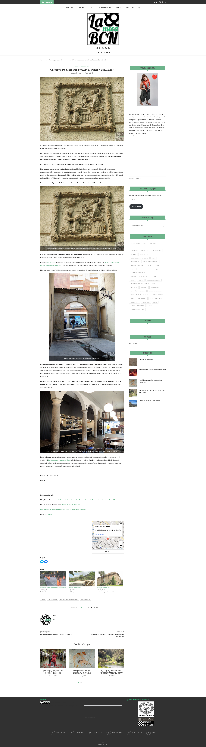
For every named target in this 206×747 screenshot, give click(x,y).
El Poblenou (144, 254)
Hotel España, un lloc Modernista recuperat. (82, 672)
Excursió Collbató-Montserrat (149, 401)
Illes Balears (143, 269)
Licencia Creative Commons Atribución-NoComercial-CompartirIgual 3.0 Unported (58, 705)
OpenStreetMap (120, 548)
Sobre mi (130, 7)
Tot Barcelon (51, 262)
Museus (142, 291)
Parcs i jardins (158, 294)
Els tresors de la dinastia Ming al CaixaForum (74, 1)
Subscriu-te (136, 206)
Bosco (50, 514)
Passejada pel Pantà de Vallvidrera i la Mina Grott (111, 672)
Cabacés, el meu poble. (75, 587)
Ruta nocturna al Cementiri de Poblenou (152, 370)
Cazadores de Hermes (148, 247)
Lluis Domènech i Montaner (140, 283)
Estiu (153, 258)
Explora (69, 7)
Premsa (118, 7)
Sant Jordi (146, 302)
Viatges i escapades (86, 7)
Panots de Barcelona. (146, 359)
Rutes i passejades (156, 298)
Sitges (150, 305)
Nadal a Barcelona (155, 291)
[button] (108, 539)
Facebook (147, 321)
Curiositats (157, 250)
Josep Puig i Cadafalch (138, 272)
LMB (153, 283)
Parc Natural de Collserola (140, 294)
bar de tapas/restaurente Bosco (59, 460)
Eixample (133, 254)
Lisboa (133, 280)
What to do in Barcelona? (135, 178)
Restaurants (85, 599)
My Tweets (133, 343)
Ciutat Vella (52, 599)
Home (42, 60)
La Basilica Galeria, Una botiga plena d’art (53, 672)
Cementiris (134, 250)
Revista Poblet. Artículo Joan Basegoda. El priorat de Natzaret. (63, 509)
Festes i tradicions (137, 265)
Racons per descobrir (56, 60)
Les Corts (154, 276)
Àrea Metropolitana (137, 309)
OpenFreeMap (112, 548)
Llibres (141, 280)
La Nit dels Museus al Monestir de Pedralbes (53, 587)
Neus (79, 73)
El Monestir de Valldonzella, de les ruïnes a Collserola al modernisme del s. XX (86, 500)
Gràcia (157, 265)
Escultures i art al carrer (69, 599)
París (132, 298)
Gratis (149, 265)
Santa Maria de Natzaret (71, 505)
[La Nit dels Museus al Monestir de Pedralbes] (53, 578)
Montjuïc (134, 291)
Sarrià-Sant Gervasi (137, 305)
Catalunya (134, 247)
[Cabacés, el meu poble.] (82, 578)
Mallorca (134, 287)
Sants (155, 302)
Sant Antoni (135, 302)
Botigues (153, 243)
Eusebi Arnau (135, 261)
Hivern (133, 269)
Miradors (144, 287)
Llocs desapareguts (153, 280)
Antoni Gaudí (135, 243)
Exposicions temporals (150, 261)
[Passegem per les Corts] (110, 578)
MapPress (107, 548)
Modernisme (155, 287)
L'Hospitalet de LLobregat (139, 276)
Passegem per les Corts (103, 587)
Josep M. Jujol (155, 269)
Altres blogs (105, 7)
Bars (43, 599)
